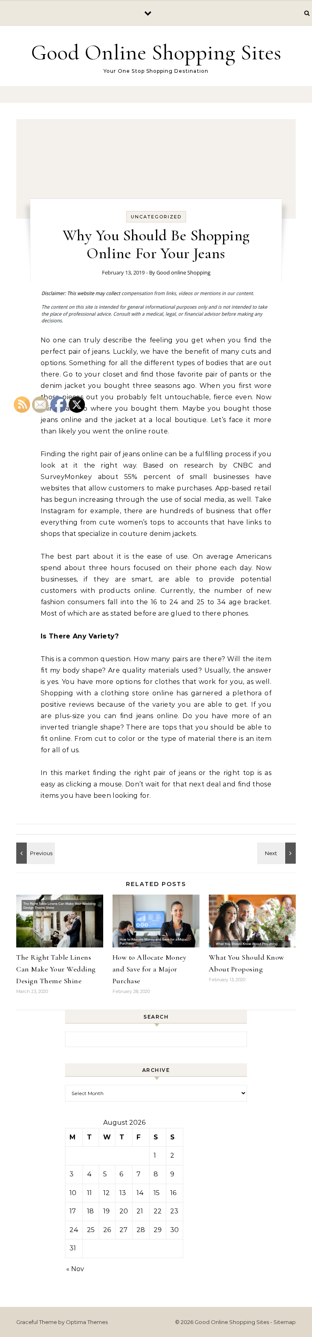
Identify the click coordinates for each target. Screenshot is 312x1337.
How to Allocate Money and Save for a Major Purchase (149, 969)
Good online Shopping (183, 272)
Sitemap (284, 1322)
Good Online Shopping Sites (156, 52)
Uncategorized (156, 217)
